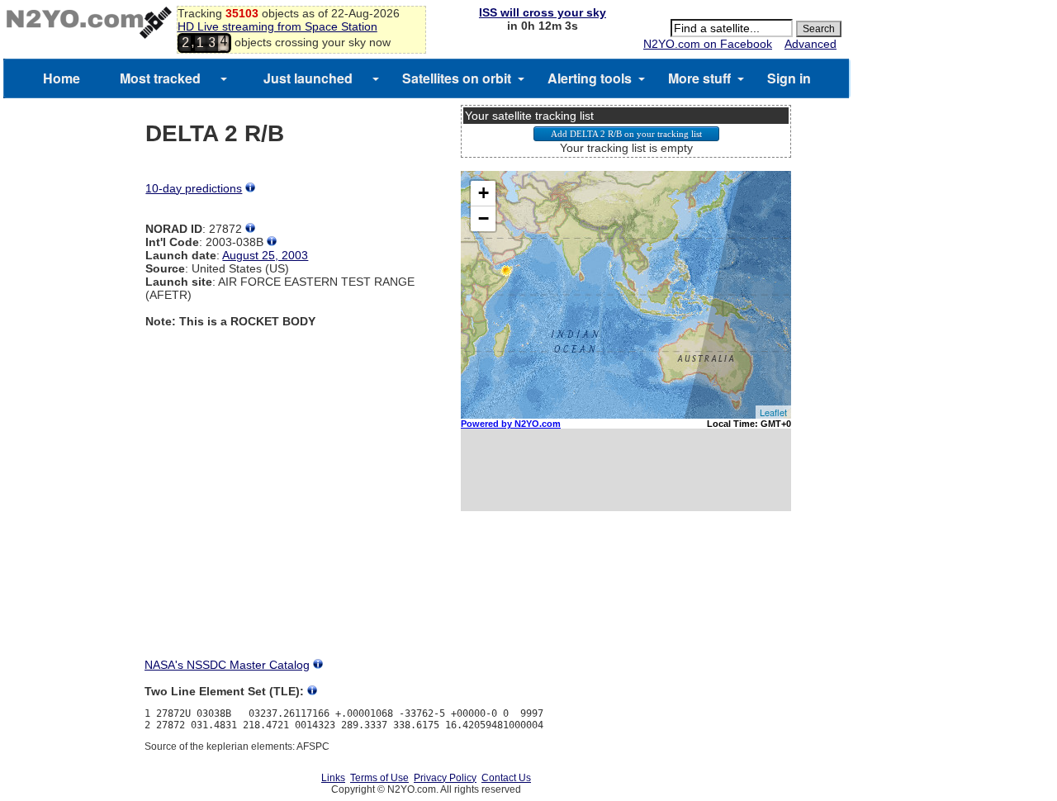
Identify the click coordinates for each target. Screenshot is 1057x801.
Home (61, 78)
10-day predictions (193, 188)
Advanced (810, 43)
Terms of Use (379, 778)
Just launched (308, 78)
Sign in (789, 78)
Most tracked (160, 78)
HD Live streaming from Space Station (277, 26)
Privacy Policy (445, 778)
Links (333, 778)
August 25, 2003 (265, 255)
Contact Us (506, 778)
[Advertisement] (626, 599)
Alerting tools (589, 78)
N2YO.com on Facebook (707, 43)
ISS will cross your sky (542, 12)
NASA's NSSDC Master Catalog (227, 664)
